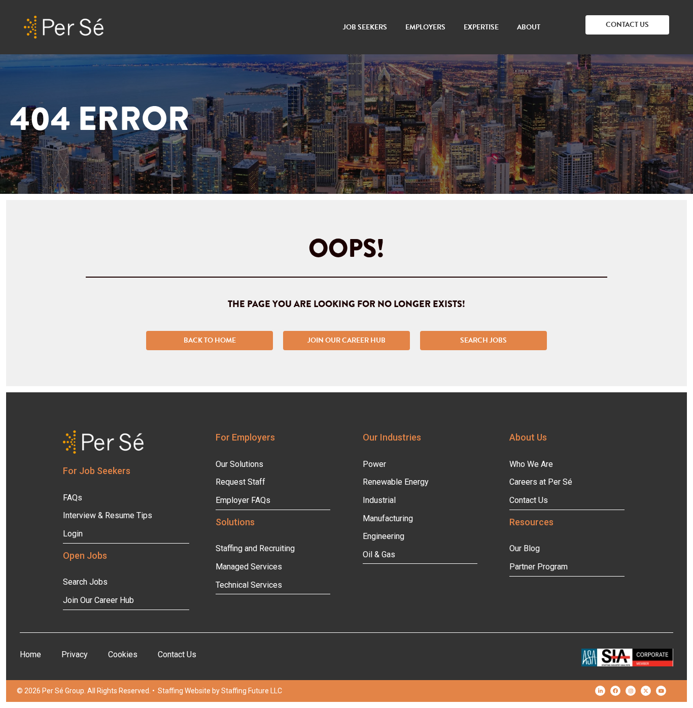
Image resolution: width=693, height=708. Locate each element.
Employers (425, 27)
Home (30, 654)
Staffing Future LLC (251, 691)
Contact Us (177, 654)
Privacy (74, 654)
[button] (627, 25)
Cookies (122, 654)
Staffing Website (184, 691)
